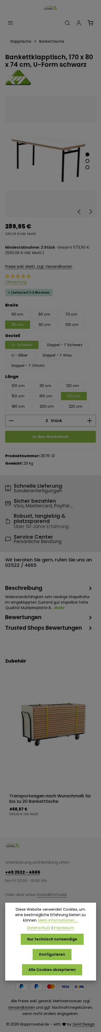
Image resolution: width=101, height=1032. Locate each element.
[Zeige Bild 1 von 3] (87, 155)
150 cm (18, 396)
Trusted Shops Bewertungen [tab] (43, 628)
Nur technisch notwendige (52, 939)
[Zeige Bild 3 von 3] (87, 167)
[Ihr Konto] (79, 23)
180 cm (18, 406)
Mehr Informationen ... (58, 920)
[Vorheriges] (79, 211)
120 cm (72, 385)
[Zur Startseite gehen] (50, 8)
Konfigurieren (52, 954)
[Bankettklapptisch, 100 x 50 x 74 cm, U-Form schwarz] (50, 157)
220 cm (75, 406)
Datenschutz (39, 927)
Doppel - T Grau (57, 355)
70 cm (71, 314)
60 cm (44, 314)
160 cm (45, 396)
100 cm (72, 324)
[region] (50, 157)
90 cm (45, 324)
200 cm (47, 406)
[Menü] (10, 23)
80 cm (18, 324)
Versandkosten (21, 1007)
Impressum (64, 927)
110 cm (45, 385)
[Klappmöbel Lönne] (50, 77)
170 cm (73, 396)
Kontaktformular (52, 894)
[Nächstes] (90, 211)
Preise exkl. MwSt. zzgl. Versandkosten (38, 266)
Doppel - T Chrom (28, 365)
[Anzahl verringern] (11, 421)
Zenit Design (84, 1024)
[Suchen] (67, 23)
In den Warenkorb (50, 436)
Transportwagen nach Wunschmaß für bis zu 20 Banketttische (50, 798)
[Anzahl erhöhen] (90, 421)
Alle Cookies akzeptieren (52, 969)
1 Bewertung (16, 282)
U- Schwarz (22, 344)
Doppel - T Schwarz (64, 344)
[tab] (49, 597)
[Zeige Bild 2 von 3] (87, 161)
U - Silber (20, 355)
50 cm (17, 314)
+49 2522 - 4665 (22, 872)
